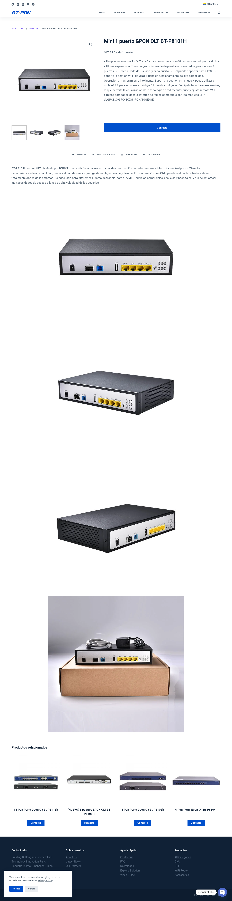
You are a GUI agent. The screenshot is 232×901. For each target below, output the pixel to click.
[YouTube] (18, 4)
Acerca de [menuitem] (119, 12)
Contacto (162, 127)
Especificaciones (106, 154)
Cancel (31, 888)
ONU (177, 861)
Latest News (73, 861)
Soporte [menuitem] (202, 12)
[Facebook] (13, 4)
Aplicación (131, 154)
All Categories (183, 857)
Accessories (182, 875)
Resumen (81, 154)
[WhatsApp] (33, 4)
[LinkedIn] (23, 4)
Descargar (154, 154)
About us (71, 857)
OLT (177, 866)
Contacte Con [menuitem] (160, 12)
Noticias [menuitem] (139, 12)
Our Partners (73, 866)
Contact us (126, 857)
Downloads (127, 866)
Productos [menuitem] (183, 12)
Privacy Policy (45, 880)
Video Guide (127, 875)
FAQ (122, 861)
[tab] (79, 155)
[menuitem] (210, 4)
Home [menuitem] (102, 12)
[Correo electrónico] (28, 4)
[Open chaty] (222, 892)
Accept (16, 888)
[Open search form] (219, 13)
